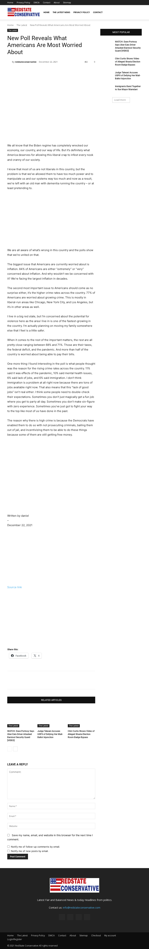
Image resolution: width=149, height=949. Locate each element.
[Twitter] (139, 2)
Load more (120, 99)
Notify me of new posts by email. (30, 851)
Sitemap (67, 2)
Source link (14, 587)
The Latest (22, 25)
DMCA (36, 2)
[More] (75, 71)
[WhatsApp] (58, 71)
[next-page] (15, 749)
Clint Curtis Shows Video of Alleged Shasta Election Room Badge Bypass (81, 734)
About (57, 2)
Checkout (96, 935)
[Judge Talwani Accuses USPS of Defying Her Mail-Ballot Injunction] (51, 717)
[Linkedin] (66, 71)
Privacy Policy (23, 2)
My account (110, 935)
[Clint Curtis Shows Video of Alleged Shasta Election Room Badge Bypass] (81, 717)
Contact (46, 2)
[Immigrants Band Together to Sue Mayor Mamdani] (106, 89)
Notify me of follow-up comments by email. (35, 846)
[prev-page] (9, 749)
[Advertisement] (51, 116)
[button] (137, 12)
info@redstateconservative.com (81, 907)
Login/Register (14, 939)
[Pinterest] (127, 2)
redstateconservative (26, 61)
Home (10, 2)
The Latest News (61, 12)
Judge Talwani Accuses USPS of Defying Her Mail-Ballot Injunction (50, 734)
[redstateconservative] (9, 62)
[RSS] (133, 2)
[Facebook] (121, 2)
